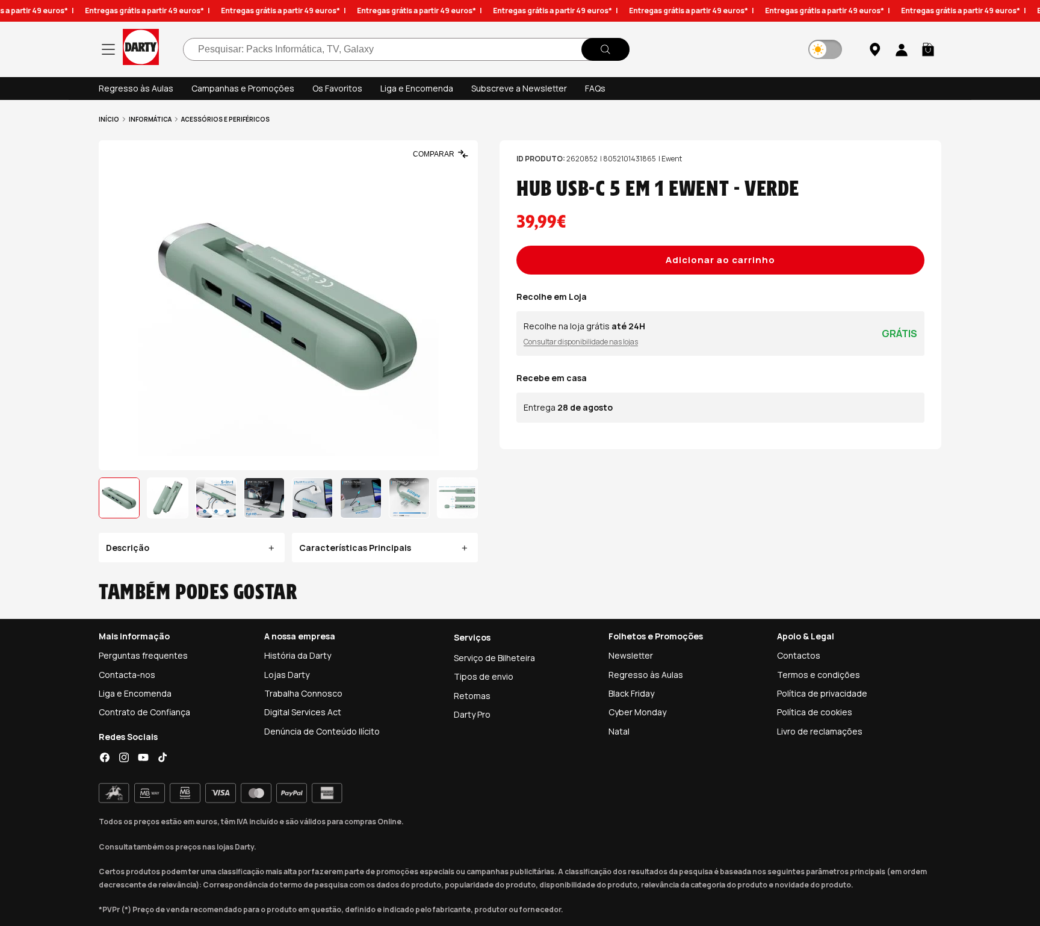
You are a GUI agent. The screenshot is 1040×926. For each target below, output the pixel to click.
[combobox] (406, 49)
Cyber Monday (637, 712)
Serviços (472, 637)
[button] (928, 49)
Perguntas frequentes (143, 655)
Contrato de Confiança (144, 712)
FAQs (595, 88)
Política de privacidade (822, 693)
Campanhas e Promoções (242, 88)
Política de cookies (814, 712)
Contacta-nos (127, 674)
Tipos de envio (483, 676)
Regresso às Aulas (136, 88)
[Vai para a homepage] (141, 49)
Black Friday (631, 693)
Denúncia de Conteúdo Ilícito (322, 731)
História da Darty (297, 655)
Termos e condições (818, 674)
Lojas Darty (286, 674)
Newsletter (630, 655)
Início (109, 119)
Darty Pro (472, 714)
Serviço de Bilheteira (494, 657)
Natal (619, 731)
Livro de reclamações (819, 731)
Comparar (433, 154)
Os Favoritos (337, 88)
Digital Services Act (302, 712)
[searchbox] (406, 49)
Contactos (798, 655)
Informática (150, 119)
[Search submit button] (605, 49)
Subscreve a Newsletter (519, 88)
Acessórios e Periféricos (225, 119)
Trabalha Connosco (303, 693)
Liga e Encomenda (416, 88)
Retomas (472, 695)
